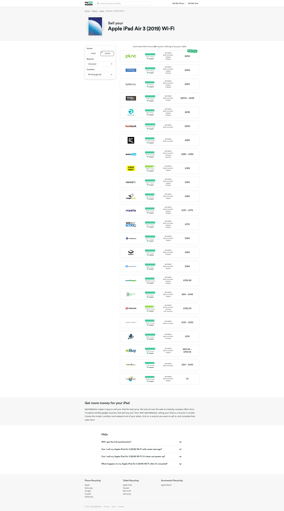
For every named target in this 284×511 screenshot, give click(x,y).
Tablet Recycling (131, 481)
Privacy (106, 506)
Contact (121, 506)
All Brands (89, 497)
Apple (102, 11)
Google (88, 491)
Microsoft (127, 491)
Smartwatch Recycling (172, 481)
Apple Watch (166, 485)
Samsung (89, 488)
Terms (113, 506)
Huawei (88, 494)
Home (87, 11)
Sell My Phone (178, 3)
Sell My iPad (193, 3)
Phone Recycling (93, 481)
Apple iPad (127, 485)
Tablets (95, 11)
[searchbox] (123, 3)
